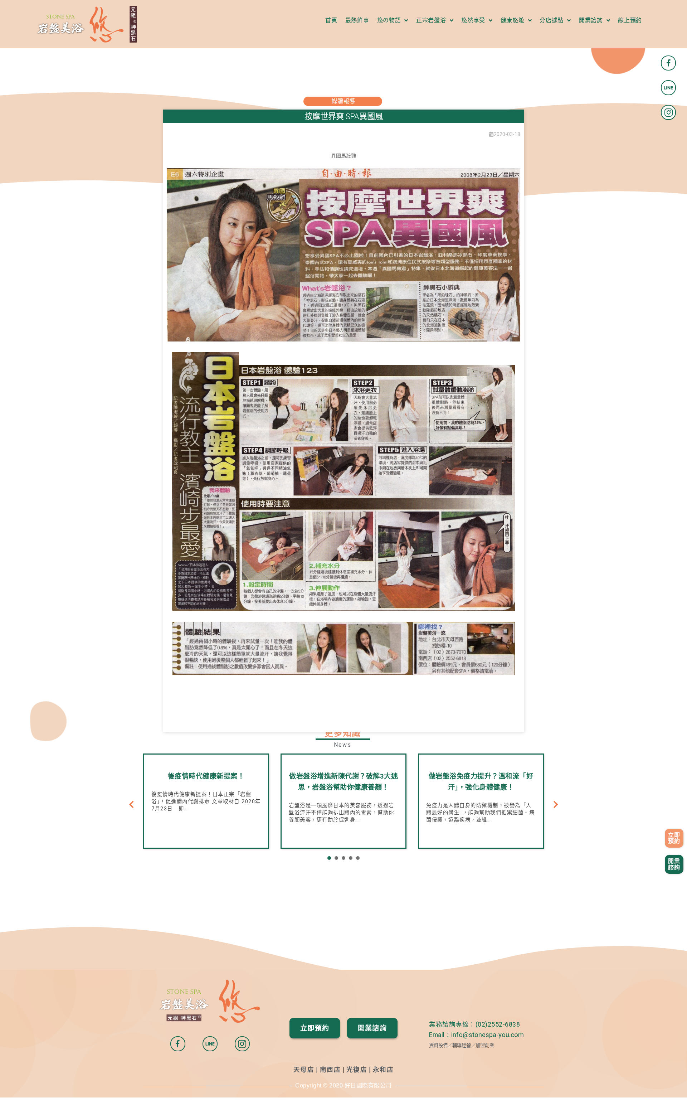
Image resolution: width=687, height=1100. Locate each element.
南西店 (330, 1069)
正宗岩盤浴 (431, 20)
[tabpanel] (206, 801)
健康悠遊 (513, 20)
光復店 (356, 1069)
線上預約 (630, 20)
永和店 (383, 1069)
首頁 (331, 20)
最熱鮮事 (357, 20)
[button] (674, 838)
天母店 (304, 1069)
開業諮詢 (591, 20)
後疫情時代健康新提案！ (206, 776)
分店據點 (552, 20)
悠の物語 (389, 20)
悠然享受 (473, 20)
